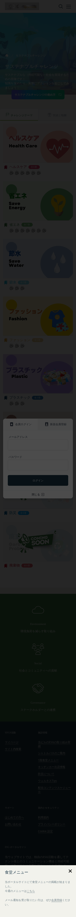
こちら (31, 891)
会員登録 (56, 900)
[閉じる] (70, 871)
